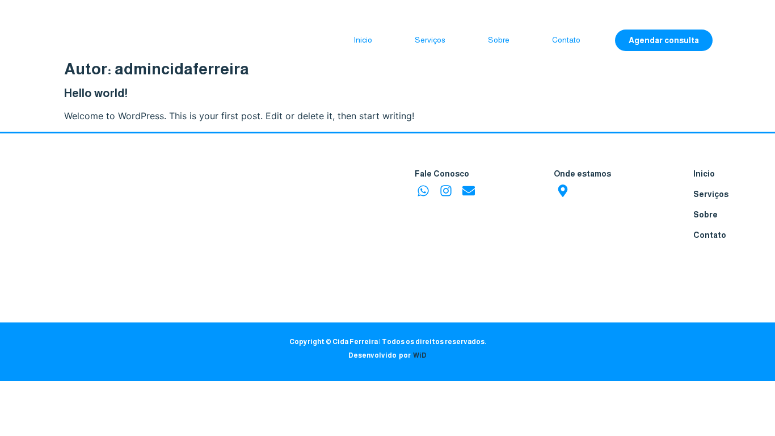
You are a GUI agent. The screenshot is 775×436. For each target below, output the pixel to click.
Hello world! (96, 93)
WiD (420, 355)
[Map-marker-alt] (562, 190)
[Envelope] (468, 190)
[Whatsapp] (423, 190)
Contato (566, 39)
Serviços (430, 39)
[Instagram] (445, 190)
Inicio (362, 39)
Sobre (498, 39)
